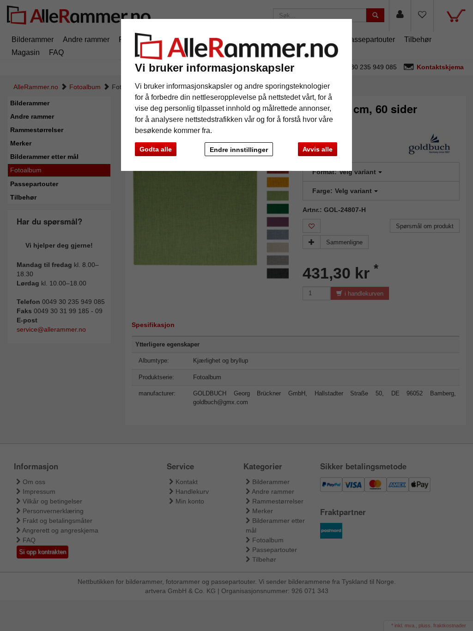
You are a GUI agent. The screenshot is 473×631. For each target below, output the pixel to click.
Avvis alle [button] (318, 149)
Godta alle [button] (155, 149)
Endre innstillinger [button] (239, 149)
